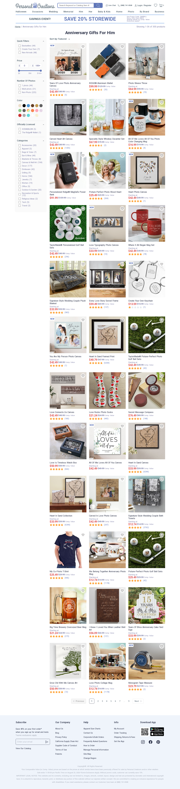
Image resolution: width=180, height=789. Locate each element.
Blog (57, 733)
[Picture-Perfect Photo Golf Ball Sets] (146, 549)
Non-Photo (29, 92)
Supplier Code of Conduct (66, 745)
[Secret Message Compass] (146, 390)
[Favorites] (155, 5)
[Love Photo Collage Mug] (107, 661)
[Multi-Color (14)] (28, 110)
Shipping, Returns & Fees (124, 737)
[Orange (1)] (32, 110)
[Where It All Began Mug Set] (146, 223)
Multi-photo (28, 89)
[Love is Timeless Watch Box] (68, 441)
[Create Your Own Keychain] (146, 279)
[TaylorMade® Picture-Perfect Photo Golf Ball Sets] (146, 335)
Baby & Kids (104, 11)
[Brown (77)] (32, 106)
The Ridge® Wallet (31, 132)
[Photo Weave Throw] (146, 61)
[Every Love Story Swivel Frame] (107, 279)
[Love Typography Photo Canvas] (107, 223)
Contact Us (88, 733)
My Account (119, 729)
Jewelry (26, 179)
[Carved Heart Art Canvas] (68, 117)
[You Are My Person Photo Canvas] (68, 335)
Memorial (68, 11)
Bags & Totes (29, 152)
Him (81, 11)
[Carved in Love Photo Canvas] (107, 494)
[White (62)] (32, 115)
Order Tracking (120, 733)
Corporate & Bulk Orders (94, 737)
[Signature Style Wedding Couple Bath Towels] (146, 494)
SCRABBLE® (28, 129)
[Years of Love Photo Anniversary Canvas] (68, 61)
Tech (25, 202)
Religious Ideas (29, 199)
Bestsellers (28, 46)
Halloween (21, 11)
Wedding (53, 11)
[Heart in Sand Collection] (68, 494)
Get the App (119, 741)
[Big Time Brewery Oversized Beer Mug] (68, 605)
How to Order (89, 745)
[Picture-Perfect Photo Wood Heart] (107, 170)
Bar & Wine (28, 156)
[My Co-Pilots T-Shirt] (68, 549)
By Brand (144, 11)
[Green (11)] (19, 110)
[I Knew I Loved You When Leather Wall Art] (107, 605)
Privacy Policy (61, 737)
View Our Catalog (23, 748)
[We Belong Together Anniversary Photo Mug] (107, 549)
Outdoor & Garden (31, 190)
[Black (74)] (24, 106)
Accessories (29, 145)
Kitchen (27, 183)
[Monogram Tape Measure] (146, 661)
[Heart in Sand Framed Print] (107, 335)
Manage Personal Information (96, 750)
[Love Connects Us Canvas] (68, 390)
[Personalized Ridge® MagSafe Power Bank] (68, 170)
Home (119, 11)
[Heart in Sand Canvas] (146, 441)
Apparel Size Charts (92, 729)
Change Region (90, 758)
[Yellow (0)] (36, 115)
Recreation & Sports (30, 194)
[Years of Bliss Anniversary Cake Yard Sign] (146, 605)
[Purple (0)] (41, 110)
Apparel (26, 149)
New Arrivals (29, 53)
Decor (26, 166)
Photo (131, 11)
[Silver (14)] (24, 115)
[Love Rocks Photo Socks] (107, 390)
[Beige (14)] (19, 106)
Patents (58, 754)
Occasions (37, 11)
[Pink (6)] (36, 110)
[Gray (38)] (41, 106)
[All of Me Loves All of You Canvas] (107, 441)
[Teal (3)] (28, 115)
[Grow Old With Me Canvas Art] (68, 661)
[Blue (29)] (28, 106)
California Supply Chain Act (66, 741)
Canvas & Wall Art (32, 162)
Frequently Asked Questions (95, 741)
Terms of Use (61, 750)
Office (25, 186)
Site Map (87, 754)
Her (90, 11)
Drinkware (28, 169)
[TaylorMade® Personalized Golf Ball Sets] (68, 223)
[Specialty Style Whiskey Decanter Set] (107, 117)
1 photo (27, 85)
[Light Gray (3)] (24, 110)
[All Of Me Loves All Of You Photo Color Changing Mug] (146, 117)
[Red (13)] (19, 115)
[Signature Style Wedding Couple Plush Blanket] (68, 279)
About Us (59, 729)
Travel (26, 206)
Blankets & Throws (31, 159)
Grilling (26, 173)
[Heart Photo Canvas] (146, 170)
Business (159, 11)
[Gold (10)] (36, 106)
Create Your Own (30, 49)
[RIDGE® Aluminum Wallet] (107, 61)
